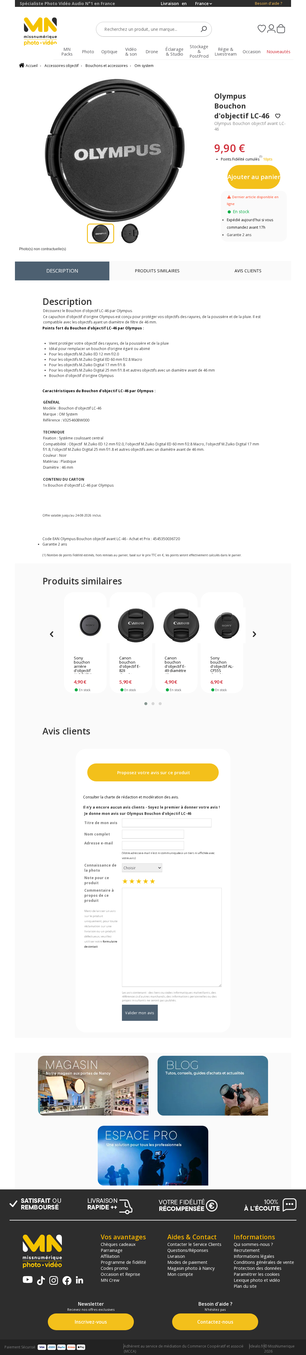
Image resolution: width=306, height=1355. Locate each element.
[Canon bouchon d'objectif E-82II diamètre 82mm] (130, 625)
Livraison (176, 1256)
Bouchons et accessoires (106, 65)
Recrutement (247, 1250)
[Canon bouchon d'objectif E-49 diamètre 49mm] (176, 625)
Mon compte (180, 1274)
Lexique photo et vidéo (257, 1280)
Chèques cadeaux (118, 1244)
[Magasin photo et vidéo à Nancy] (93, 1086)
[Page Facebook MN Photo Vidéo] (66, 1281)
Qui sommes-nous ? (253, 1244)
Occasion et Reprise (120, 1274)
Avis (248, 271)
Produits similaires (157, 271)
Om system (144, 65)
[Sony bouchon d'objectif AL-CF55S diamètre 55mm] (221, 625)
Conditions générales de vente (264, 1262)
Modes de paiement (187, 1262)
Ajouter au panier (253, 176)
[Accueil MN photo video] (40, 32)
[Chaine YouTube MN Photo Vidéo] (28, 1280)
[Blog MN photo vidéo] (212, 1086)
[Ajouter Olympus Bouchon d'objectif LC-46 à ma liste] (277, 116)
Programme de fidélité (123, 1262)
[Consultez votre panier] (281, 29)
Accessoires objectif (62, 65)
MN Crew (110, 1280)
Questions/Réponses (187, 1250)
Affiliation (110, 1256)
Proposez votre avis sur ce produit (153, 772)
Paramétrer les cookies (257, 1274)
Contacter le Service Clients (194, 1244)
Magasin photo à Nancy (191, 1268)
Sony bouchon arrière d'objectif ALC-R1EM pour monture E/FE (82, 665)
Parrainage (112, 1250)
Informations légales (254, 1256)
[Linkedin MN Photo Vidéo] (79, 1280)
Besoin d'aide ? (268, 3)
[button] (145, 704)
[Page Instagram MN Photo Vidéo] (53, 1281)
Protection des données (257, 1268)
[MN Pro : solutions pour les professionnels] (153, 1156)
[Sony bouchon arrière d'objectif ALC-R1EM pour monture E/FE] (85, 625)
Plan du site (245, 1286)
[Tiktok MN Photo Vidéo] (41, 1281)
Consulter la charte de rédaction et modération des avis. (131, 797)
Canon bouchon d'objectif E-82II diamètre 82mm (129, 665)
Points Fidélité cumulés (240, 159)
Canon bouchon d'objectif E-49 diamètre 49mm (175, 665)
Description (62, 270)
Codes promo (114, 1268)
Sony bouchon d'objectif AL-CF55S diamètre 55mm (221, 665)
